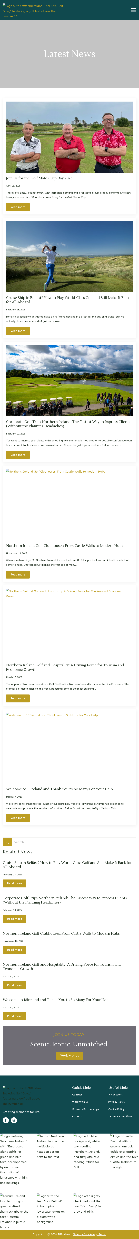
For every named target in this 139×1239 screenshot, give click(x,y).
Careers (77, 1116)
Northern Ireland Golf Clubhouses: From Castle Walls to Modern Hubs (64, 546)
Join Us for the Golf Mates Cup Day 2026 (39, 178)
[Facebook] (6, 1120)
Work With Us (80, 1101)
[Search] (7, 842)
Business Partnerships (85, 1109)
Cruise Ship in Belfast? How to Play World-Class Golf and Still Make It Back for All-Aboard (67, 300)
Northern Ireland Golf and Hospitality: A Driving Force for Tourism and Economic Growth (65, 667)
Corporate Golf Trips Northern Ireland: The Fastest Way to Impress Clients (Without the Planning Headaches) (68, 424)
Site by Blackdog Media (89, 1234)
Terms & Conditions (120, 1116)
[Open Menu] (133, 10)
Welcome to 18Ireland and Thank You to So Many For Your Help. (60, 789)
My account (115, 1094)
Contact (77, 1094)
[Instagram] (14, 1120)
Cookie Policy (116, 1109)
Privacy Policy (116, 1101)
